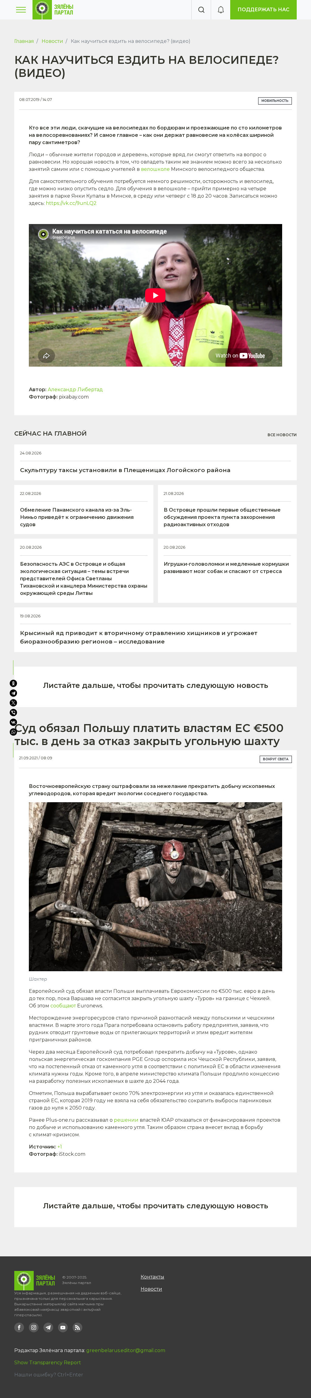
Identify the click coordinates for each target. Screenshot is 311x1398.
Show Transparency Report (47, 1362)
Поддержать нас (263, 9)
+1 (59, 1147)
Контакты (152, 1277)
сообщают (63, 1006)
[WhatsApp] (14, 732)
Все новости (282, 435)
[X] (13, 702)
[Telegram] (13, 693)
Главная (24, 41)
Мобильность (275, 101)
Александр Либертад (75, 389)
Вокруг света (276, 759)
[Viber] (13, 712)
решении (126, 1120)
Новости (52, 41)
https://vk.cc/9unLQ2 (71, 203)
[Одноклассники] (13, 683)
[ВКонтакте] (13, 722)
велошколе (155, 169)
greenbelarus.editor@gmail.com (125, 1350)
